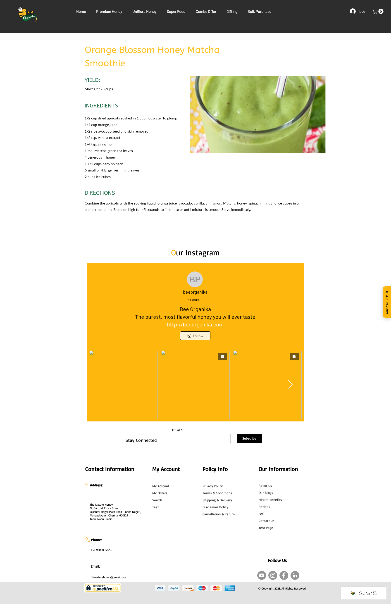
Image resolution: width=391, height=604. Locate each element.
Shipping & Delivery (217, 500)
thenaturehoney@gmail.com (108, 577)
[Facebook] (283, 575)
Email (176, 430)
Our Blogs (266, 492)
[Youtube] (261, 575)
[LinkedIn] (295, 575)
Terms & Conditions (217, 493)
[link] (378, 11)
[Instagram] (272, 575)
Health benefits (270, 499)
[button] (109, 11)
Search (157, 500)
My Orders (160, 493)
